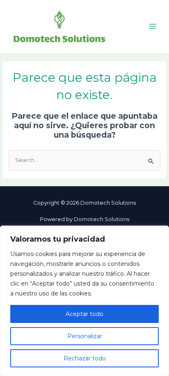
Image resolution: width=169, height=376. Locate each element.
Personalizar (84, 336)
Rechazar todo (85, 358)
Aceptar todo (84, 314)
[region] (84, 301)
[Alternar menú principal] (153, 26)
